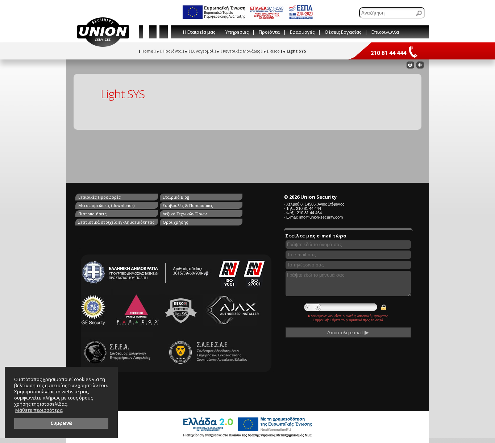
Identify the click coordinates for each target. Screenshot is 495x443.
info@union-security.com (321, 217)
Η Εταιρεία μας (199, 32)
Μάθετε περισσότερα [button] (39, 410)
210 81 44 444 (308, 208)
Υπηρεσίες (237, 32)
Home (147, 51)
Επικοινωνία (385, 32)
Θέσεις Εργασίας (343, 32)
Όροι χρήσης (175, 222)
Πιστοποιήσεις (92, 213)
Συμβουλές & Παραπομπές (188, 205)
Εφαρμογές (302, 32)
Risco (274, 51)
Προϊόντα (269, 32)
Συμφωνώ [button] (61, 423)
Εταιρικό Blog (176, 197)
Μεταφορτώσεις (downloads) (106, 205)
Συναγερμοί (202, 51)
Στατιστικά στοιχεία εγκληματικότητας (116, 222)
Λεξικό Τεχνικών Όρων (185, 213)
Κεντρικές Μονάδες (241, 51)
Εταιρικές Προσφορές (99, 197)
